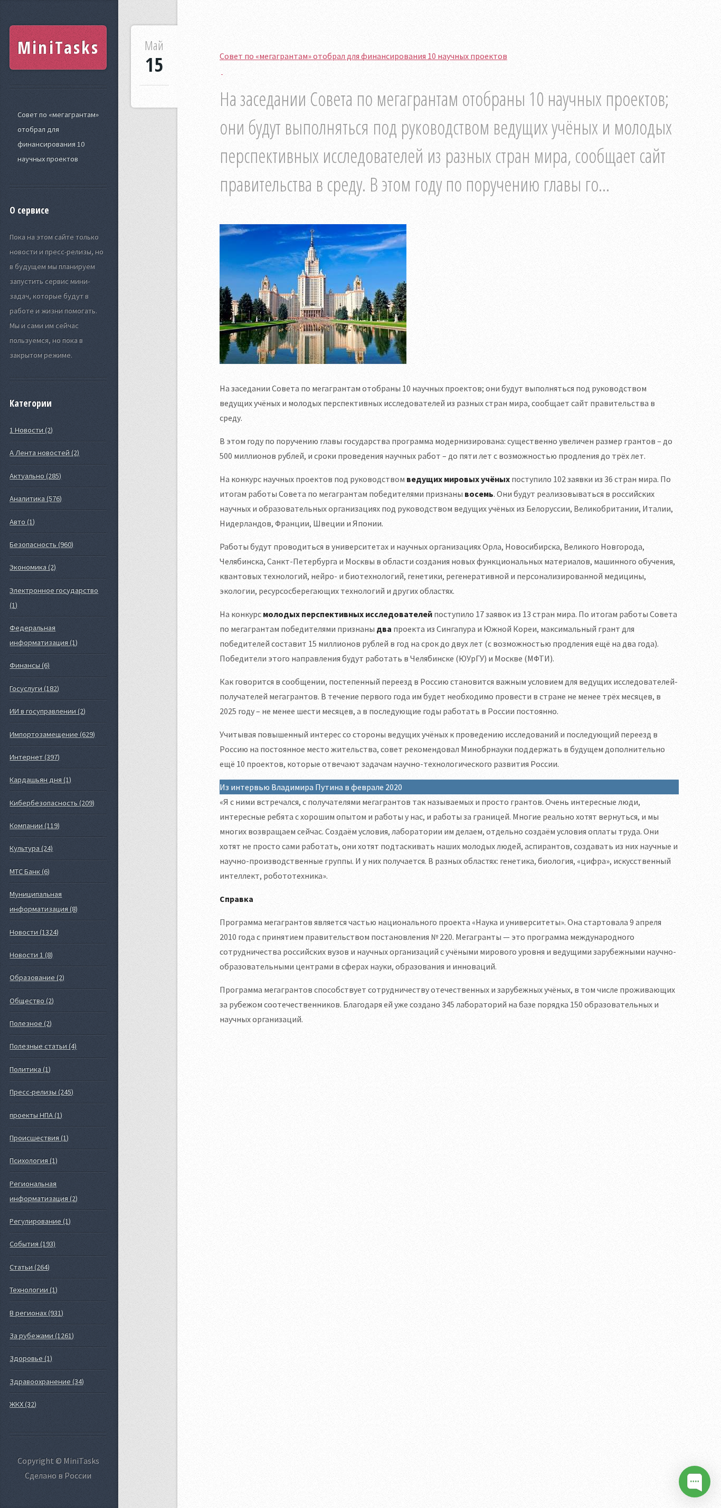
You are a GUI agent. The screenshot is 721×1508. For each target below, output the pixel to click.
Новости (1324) (34, 932)
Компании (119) (35, 825)
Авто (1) (22, 521)
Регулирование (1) (40, 1221)
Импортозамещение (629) (52, 734)
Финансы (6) (30, 665)
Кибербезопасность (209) (52, 803)
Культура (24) (31, 848)
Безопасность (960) (41, 544)
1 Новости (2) (31, 430)
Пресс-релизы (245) (41, 1092)
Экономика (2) (33, 567)
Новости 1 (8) (31, 954)
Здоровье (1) (31, 1358)
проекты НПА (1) (36, 1115)
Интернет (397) (35, 757)
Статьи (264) (30, 1267)
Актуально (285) (35, 476)
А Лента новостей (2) (44, 452)
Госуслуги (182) (34, 688)
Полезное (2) (31, 1023)
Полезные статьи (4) (43, 1046)
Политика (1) (30, 1069)
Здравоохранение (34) (47, 1381)
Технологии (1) (34, 1289)
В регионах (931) (36, 1313)
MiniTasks (58, 47)
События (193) (32, 1243)
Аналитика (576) (36, 498)
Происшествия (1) (39, 1137)
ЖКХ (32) (23, 1404)
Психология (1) (34, 1160)
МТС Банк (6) (30, 871)
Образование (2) (37, 977)
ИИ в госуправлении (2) (48, 711)
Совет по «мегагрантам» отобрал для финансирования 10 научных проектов (58, 137)
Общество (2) (32, 1000)
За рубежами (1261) (42, 1335)
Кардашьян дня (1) (40, 779)
